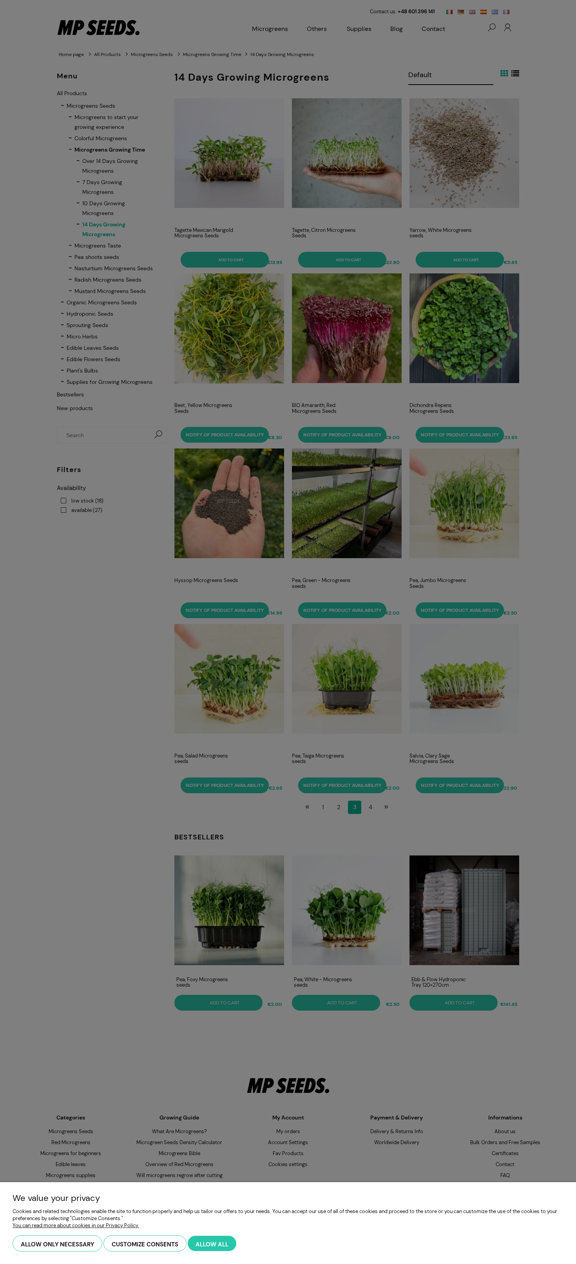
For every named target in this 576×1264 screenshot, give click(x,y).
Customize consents (145, 1244)
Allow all (212, 1244)
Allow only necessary (57, 1244)
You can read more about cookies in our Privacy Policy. (76, 1225)
